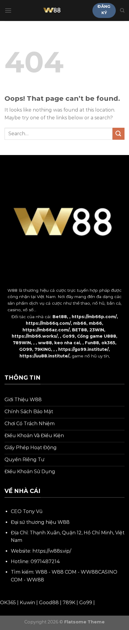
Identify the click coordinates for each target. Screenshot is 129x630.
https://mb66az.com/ (46, 329)
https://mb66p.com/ (94, 316)
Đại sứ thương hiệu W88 (40, 522)
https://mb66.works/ (35, 336)
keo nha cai (67, 342)
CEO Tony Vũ (27, 511)
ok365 (108, 342)
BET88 (79, 329)
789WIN (22, 342)
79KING (42, 349)
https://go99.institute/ (83, 349)
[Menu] (8, 10)
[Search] (122, 10)
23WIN (96, 329)
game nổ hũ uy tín (90, 356)
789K (69, 602)
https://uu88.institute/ (44, 356)
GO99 (25, 349)
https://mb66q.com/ (48, 323)
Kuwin (27, 602)
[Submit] (118, 133)
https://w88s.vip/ (51, 551)
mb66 (79, 323)
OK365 (8, 602)
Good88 (49, 602)
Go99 (68, 336)
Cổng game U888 (96, 336)
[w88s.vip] (52, 10)
